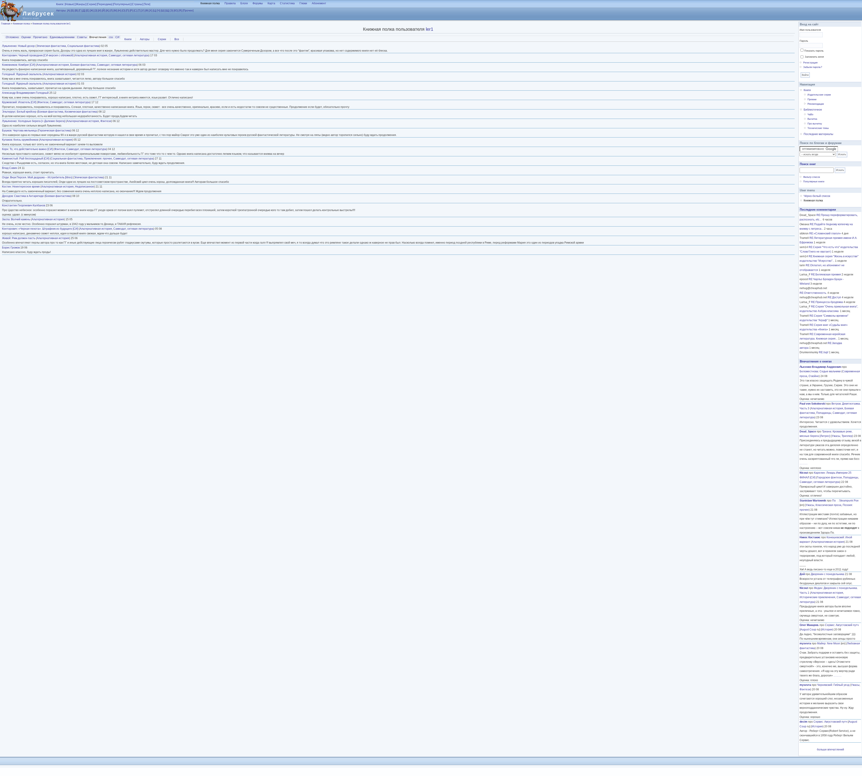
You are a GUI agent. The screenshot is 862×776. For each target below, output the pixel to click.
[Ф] (146, 10)
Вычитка (812, 119)
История (827, 629)
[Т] (139, 10)
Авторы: (61, 10)
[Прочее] (188, 10)
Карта (271, 3)
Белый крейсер (26, 111)
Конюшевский (835, 537)
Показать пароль (814, 50)
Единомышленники (62, 37)
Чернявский (824, 685)
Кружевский (9, 102)
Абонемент (319, 3)
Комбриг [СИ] (26, 64)
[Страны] (137, 4)
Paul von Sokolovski (812, 403)
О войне (814, 376)
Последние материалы (818, 134)
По (835, 500)
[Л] (111, 10)
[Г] (80, 10)
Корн (5, 149)
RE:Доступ (834, 297)
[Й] (103, 10)
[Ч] (158, 10)
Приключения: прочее (98, 158)
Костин (6, 186)
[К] (107, 10)
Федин (818, 588)
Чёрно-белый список (817, 196)
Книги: (60, 4)
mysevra (805, 643)
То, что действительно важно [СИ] (31, 149)
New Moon (833, 643)
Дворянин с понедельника (827, 574)
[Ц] (154, 10)
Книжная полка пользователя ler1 (51, 23)
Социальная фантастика (83, 46)
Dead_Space (808, 431)
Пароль (804, 40)
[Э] (171, 10)
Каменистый (10, 158)
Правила (230, 3)
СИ (117, 37)
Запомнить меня (814, 56)
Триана (826, 431)
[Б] (72, 10)
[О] (123, 10)
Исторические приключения (817, 597)
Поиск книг (808, 164)
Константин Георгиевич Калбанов (23, 205)
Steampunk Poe (849, 500)
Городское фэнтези (829, 477)
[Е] (87, 10)
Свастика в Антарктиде (29, 196)
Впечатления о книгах (816, 361)
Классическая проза (828, 505)
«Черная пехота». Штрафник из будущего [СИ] (48, 228)
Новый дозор (26, 46)
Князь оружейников (25, 139)
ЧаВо (810, 114)
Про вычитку (814, 123)
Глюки (303, 3)
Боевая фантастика (83, 64)
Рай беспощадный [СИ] (34, 158)
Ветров (836, 403)
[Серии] (91, 4)
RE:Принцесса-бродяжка (827, 302)
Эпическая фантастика (51, 46)
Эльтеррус (8, 111)
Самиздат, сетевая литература (129, 55)
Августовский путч (847, 625)
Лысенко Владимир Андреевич (820, 366)
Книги (128, 39)
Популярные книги (813, 181)
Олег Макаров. (809, 625)
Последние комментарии (818, 209)
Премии (811, 99)
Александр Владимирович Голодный (25, 92)
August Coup (808, 629)
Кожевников (9, 64)
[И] (99, 10)
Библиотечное (813, 109)
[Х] (150, 10)
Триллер (847, 436)
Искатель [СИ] (27, 102)
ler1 (429, 29)
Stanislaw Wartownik (813, 500)
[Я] (180, 10)
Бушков (6, 130)
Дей (802, 574)
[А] (68, 10)
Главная (5, 23)
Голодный (8, 74)
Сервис (829, 625)
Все (176, 39)
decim (803, 721)
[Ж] (92, 10)
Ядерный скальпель (29, 74)
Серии (162, 39)
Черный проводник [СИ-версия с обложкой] (45, 55)
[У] (142, 10)
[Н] (119, 10)
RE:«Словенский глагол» (825, 233)
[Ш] (163, 10)
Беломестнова (809, 371)
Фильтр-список (811, 177)
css (111, 37)
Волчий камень (20, 219)
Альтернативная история (91, 55)
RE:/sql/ (823, 352)
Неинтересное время (26, 186)
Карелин (819, 472)
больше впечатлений (830, 749)
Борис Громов (11, 247)
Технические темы (818, 128)
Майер (821, 643)
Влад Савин (9, 168)
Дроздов (7, 196)
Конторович (9, 55)
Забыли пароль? (812, 67)
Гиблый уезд (841, 685)
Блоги (244, 3)
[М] (115, 10)
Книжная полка (210, 3)
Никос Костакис (810, 537)
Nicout (804, 472)
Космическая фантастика (81, 111)
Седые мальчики (830, 371)
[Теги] (146, 4)
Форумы (258, 3)
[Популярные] (122, 4)
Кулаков (7, 139)
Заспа (6, 219)
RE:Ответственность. (813, 292)
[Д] (83, 10)
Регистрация (810, 62)
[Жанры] (80, 4)
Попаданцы (823, 412)
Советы (82, 37)
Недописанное (84, 186)
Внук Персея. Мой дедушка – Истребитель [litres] (41, 177)
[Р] (131, 10)
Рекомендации (815, 103)
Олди (5, 177)
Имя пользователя (810, 29)
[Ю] (176, 10)
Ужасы (836, 436)
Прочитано (40, 37)
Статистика (287, 3)
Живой (6, 238)
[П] (127, 10)
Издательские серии (819, 94)
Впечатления (98, 37)
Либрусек (38, 13)
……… (804, 463)
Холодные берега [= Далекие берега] (41, 121)
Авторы (145, 39)
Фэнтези (43, 102)
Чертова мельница (25, 130)
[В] (76, 10)
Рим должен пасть (23, 238)
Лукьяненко (9, 46)
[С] (135, 10)
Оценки (26, 37)
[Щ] (167, 10)
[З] (95, 10)
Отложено (12, 37)
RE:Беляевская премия (826, 274)
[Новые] (70, 4)
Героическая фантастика (54, 130)
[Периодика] (104, 4)
